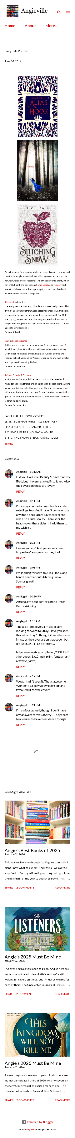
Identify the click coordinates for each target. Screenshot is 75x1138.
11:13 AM (36, 471)
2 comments (25, 887)
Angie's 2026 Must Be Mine (33, 1063)
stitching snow (16, 437)
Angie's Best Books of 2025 (32, 850)
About (30, 25)
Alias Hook (9, 302)
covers (38, 416)
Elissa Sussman (20, 341)
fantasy (51, 421)
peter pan (29, 426)
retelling (26, 432)
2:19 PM (35, 676)
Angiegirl (21, 471)
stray (34, 437)
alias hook (23, 416)
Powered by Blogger (39, 1122)
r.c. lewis (11, 432)
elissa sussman (16, 421)
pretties (43, 426)
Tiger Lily (58, 285)
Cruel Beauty (43, 285)
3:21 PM (35, 705)
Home (10, 25)
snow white (44, 432)
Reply (20, 491)
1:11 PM (35, 500)
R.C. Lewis (26, 375)
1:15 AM (35, 621)
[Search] (59, 7)
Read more (62, 887)
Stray (7, 341)
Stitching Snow (11, 375)
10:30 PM (35, 596)
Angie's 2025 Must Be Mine (33, 956)
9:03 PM (35, 567)
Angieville (31, 1129)
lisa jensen (13, 426)
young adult (48, 437)
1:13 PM (35, 542)
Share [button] (9, 443)
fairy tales (36, 421)
